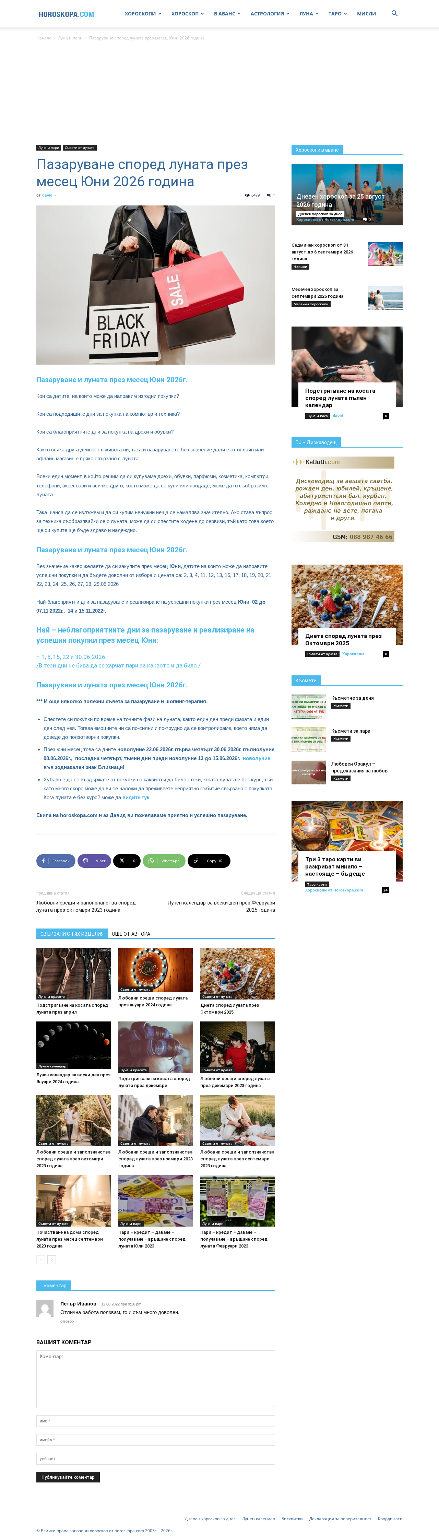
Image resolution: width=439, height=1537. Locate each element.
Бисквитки (292, 1519)
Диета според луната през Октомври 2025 (343, 639)
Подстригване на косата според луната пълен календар (340, 398)
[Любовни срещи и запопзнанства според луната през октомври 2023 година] (73, 1120)
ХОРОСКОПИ (140, 13)
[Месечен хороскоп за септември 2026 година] (385, 298)
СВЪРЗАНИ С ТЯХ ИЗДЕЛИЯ (72, 934)
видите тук (136, 797)
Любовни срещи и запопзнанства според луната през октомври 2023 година (86, 906)
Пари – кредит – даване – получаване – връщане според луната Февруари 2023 (234, 1239)
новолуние (256, 758)
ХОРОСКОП (185, 13)
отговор (67, 1321)
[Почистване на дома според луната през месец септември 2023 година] (73, 1201)
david (47, 195)
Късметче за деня (352, 698)
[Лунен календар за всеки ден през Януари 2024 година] (73, 1045)
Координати (390, 1519)
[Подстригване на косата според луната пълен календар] (347, 367)
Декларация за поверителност (340, 1519)
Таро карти (317, 884)
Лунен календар (52, 1066)
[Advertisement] (219, 93)
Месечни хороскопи (311, 304)
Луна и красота (51, 996)
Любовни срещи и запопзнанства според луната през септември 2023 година (237, 1158)
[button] (394, 14)
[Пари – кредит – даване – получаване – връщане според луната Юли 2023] (155, 1201)
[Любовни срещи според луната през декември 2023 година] (237, 1047)
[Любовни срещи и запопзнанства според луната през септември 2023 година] (237, 1120)
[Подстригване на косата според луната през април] (73, 974)
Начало (43, 38)
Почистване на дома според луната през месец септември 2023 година (69, 1239)
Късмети (306, 680)
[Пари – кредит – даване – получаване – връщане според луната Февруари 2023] (237, 1201)
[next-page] (51, 1259)
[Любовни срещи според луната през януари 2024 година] (155, 970)
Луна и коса (317, 415)
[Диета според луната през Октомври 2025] (237, 974)
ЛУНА (306, 13)
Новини (300, 266)
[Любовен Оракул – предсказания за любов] (309, 772)
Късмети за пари (350, 731)
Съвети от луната (80, 147)
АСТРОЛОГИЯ (267, 13)
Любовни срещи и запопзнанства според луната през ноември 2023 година (155, 1158)
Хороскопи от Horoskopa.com (325, 219)
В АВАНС (224, 13)
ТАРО (335, 13)
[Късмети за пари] (309, 740)
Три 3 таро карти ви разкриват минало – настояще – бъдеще (335, 866)
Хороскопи (353, 653)
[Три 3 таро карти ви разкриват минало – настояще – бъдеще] (347, 841)
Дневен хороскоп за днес (320, 213)
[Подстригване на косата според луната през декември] (155, 1047)
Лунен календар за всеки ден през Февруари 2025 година (221, 906)
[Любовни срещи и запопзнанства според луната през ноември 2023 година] (155, 1120)
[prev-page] (40, 1259)
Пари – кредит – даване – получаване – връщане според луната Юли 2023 (152, 1239)
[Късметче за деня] (309, 707)
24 (385, 890)
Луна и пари (70, 38)
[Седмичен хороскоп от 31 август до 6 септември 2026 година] (385, 254)
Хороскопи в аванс (317, 150)
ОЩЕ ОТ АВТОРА (131, 934)
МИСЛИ (366, 13)
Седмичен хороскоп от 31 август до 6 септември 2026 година (322, 252)
